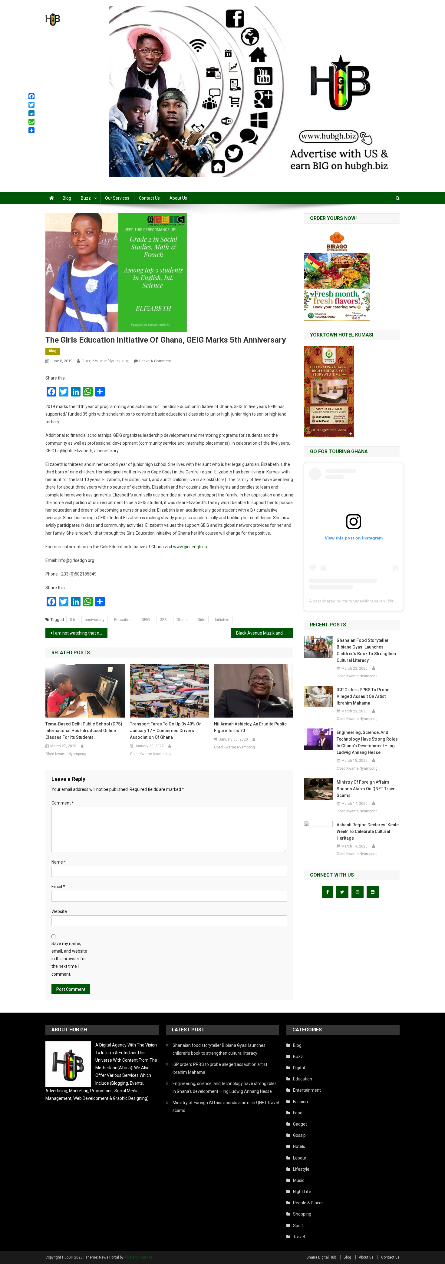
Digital (299, 1067)
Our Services (117, 198)
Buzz (86, 198)
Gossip (299, 1135)
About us (178, 198)
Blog (67, 198)
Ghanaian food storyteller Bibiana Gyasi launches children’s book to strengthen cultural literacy (366, 650)
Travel (299, 1236)
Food (297, 1112)
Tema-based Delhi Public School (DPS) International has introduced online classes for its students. (83, 731)
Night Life (302, 1191)
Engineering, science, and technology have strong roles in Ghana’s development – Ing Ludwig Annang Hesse (367, 742)
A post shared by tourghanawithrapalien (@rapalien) (359, 601)
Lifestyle (301, 1169)
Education (123, 619)
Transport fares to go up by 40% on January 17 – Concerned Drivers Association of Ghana (166, 731)
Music (298, 1180)
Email (58, 886)
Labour (299, 1158)
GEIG (145, 619)
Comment (62, 803)
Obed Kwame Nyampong (105, 360)
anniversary (94, 619)
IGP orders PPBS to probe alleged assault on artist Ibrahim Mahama (363, 696)
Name (58, 862)
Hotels (299, 1146)
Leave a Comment (155, 361)
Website (59, 911)
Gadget (300, 1124)
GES (163, 619)
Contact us (149, 198)
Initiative (222, 619)
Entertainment (307, 1090)
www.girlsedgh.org (191, 546)
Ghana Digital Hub (321, 1257)
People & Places (308, 1202)
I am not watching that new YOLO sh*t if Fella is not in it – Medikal (80, 633)
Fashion (300, 1101)
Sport (298, 1225)
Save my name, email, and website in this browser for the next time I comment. (69, 959)
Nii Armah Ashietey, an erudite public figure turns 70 (250, 727)
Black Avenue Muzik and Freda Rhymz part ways (264, 633)
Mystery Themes (138, 1257)
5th (72, 619)
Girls (201, 619)
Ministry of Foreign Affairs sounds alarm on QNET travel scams (367, 789)
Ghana (182, 619)
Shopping (302, 1214)
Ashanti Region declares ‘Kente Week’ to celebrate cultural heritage (368, 831)
